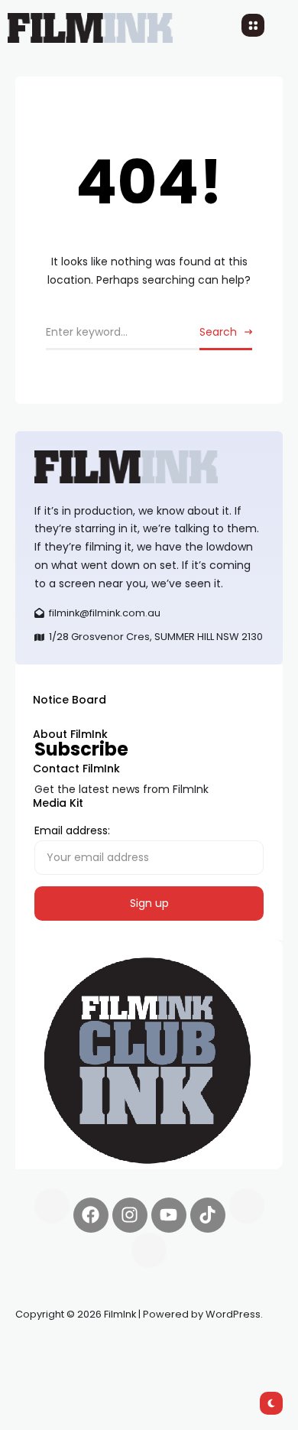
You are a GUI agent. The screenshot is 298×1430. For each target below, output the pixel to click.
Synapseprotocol (60, 1350)
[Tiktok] (207, 1215)
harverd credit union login (177, 1368)
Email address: (72, 830)
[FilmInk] (149, 466)
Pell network (140, 1350)
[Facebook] (91, 1215)
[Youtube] (168, 1215)
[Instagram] (129, 1215)
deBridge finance (60, 1368)
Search (218, 332)
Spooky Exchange (221, 1350)
